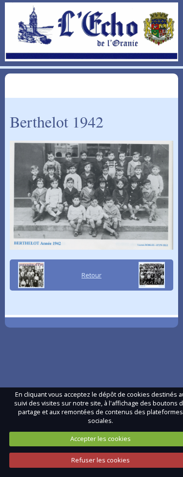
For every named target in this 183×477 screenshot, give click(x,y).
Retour (91, 275)
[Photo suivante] (155, 275)
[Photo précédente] (28, 275)
